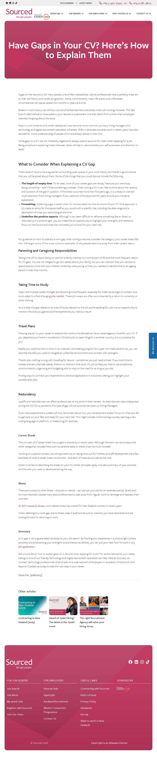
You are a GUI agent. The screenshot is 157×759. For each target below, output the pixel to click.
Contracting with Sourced (94, 688)
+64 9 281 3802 (141, 3)
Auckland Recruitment (56, 701)
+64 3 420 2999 (112, 3)
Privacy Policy (88, 701)
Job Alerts (12, 695)
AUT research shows (33, 506)
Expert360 (55, 13)
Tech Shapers (67, 3)
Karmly (84, 714)
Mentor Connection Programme (55, 710)
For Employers (96, 13)
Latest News (85, 3)
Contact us (33, 566)
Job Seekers (75, 13)
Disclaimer (86, 708)
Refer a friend (88, 695)
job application (26, 546)
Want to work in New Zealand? (92, 723)
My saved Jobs (15, 701)
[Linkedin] (10, 3)
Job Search (13, 688)
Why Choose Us (120, 13)
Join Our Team (15, 714)
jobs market (57, 296)
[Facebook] (7, 3)
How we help (51, 688)
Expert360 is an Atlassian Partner (109, 743)
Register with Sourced (19, 708)
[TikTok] (16, 3)
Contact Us (142, 13)
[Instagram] (13, 3)
